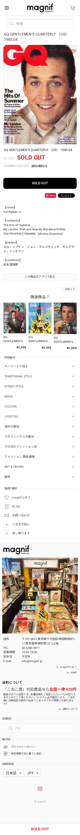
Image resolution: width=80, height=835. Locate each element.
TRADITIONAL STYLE (18, 376)
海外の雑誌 (11, 426)
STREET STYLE (14, 386)
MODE (8, 396)
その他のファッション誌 (20, 446)
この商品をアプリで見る (40, 276)
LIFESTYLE (11, 416)
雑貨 (7, 476)
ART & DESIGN (14, 466)
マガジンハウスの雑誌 (19, 436)
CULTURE (10, 406)
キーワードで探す (16, 366)
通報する (70, 289)
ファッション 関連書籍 (19, 456)
